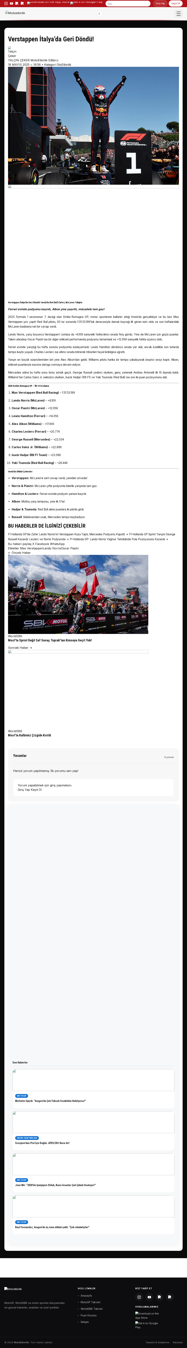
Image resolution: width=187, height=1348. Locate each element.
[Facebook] (170, 1297)
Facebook (42, 544)
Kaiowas (178, 1342)
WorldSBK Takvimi (92, 1308)
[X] (159, 1297)
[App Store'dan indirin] (148, 1316)
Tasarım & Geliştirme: (158, 1342)
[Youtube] (149, 1297)
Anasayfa (86, 1295)
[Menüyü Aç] (179, 14)
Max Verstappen (31, 548)
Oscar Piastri (70, 548)
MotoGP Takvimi (90, 1302)
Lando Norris (52, 548)
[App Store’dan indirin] (48, 3)
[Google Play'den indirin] (148, 1325)
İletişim (85, 1321)
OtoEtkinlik (64, 64)
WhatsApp (57, 544)
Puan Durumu (89, 1315)
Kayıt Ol (175, 3)
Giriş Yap (160, 3)
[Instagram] (139, 1297)
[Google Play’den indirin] (86, 3)
